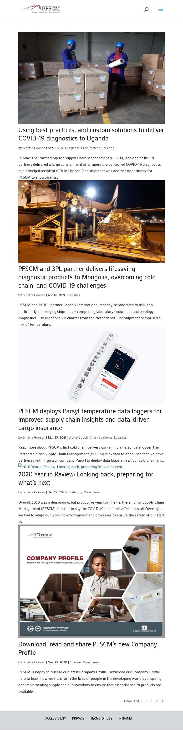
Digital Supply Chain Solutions (90, 437)
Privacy (78, 718)
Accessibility (55, 718)
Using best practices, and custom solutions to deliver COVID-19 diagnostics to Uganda (91, 133)
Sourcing (108, 147)
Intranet (125, 718)
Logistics (73, 147)
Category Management (85, 492)
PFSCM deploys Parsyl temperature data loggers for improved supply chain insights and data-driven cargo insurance (90, 419)
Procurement (90, 147)
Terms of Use (101, 718)
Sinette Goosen (34, 147)
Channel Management (86, 662)
